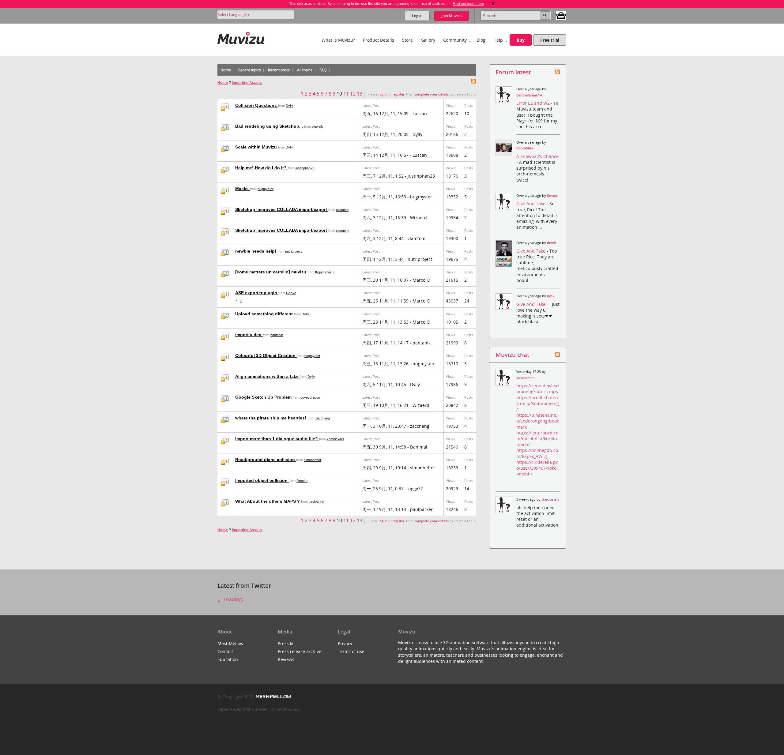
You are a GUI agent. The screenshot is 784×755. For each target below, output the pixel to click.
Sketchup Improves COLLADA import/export (281, 209)
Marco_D (421, 280)
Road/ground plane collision (265, 459)
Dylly (289, 105)
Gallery (428, 40)
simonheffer (312, 460)
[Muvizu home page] (240, 36)
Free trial (549, 40)
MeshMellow (230, 643)
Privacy (345, 643)
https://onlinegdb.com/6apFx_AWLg (537, 453)
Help (498, 40)
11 (346, 93)
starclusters (550, 499)
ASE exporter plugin (256, 292)
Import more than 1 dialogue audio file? (277, 438)
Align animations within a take (267, 376)
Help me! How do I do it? (261, 167)
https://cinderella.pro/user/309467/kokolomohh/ (537, 468)
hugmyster (265, 189)
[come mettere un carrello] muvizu (271, 271)
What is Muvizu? (338, 40)
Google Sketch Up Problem (264, 397)
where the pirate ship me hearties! (271, 417)
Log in (417, 15)
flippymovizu (324, 272)
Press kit (286, 643)
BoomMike (524, 148)
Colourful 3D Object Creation (266, 355)
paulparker (317, 501)
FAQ (322, 70)
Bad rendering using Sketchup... (269, 126)
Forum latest (513, 72)
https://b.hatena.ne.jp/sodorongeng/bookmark (537, 421)
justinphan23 (305, 168)
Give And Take (531, 203)
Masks (242, 188)
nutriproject (293, 251)
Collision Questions (256, 105)
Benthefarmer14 (529, 95)
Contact (225, 651)
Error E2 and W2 (533, 103)
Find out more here (468, 4)
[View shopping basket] (561, 15)
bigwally (317, 126)
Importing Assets (247, 83)
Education (227, 659)
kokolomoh (525, 378)
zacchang (322, 418)
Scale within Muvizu (256, 147)
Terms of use (351, 651)
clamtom (342, 210)
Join (451, 15)
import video (249, 334)
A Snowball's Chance (537, 156)
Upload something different (264, 313)
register (398, 94)
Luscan (420, 113)
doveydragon (310, 397)
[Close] (493, 4)
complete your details (431, 94)
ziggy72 (415, 488)
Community (455, 40)
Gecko (291, 293)
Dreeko (301, 481)
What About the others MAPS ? (268, 501)
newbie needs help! (256, 251)
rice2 (550, 296)
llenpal (552, 195)
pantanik (276, 335)
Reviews (286, 659)
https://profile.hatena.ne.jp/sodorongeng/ (537, 403)
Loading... (234, 599)
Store (407, 40)
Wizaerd (418, 217)
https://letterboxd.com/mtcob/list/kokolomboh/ (537, 438)
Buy (521, 40)
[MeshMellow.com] (272, 697)
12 (353, 93)
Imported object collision (262, 480)
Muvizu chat (512, 355)
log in (383, 94)
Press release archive (299, 651)
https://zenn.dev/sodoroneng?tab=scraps (537, 388)
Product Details (378, 40)
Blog (481, 40)
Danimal (418, 447)
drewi (551, 243)
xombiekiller (335, 439)
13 (359, 93)
